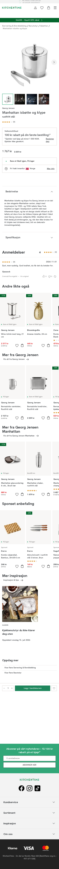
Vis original (24, 276)
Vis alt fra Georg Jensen (14, 359)
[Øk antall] (12, 688)
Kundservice (10, 802)
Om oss (7, 833)
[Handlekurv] (48, 7)
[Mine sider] (35, 7)
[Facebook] (22, 788)
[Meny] (55, 7)
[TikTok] (37, 788)
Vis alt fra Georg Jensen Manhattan (18, 436)
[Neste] (54, 62)
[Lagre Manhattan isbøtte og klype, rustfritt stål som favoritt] (54, 688)
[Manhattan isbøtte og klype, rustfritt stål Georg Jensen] (29, 61)
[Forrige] (5, 62)
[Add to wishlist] (17, 345)
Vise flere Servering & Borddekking (20, 668)
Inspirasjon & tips (11, 580)
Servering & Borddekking (14, 26)
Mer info (50, 169)
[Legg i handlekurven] (22, 345)
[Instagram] (29, 788)
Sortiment (9, 812)
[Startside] (11, 8)
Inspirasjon (9, 823)
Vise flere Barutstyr (12, 673)
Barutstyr (33, 26)
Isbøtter (44, 26)
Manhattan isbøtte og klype (15, 29)
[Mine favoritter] (42, 7)
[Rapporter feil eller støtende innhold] (55, 276)
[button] (8, 122)
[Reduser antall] (4, 688)
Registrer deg (50, 140)
